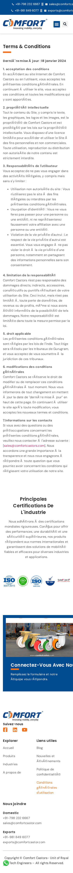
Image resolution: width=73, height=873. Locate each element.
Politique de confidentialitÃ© (49, 771)
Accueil (8, 748)
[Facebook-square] (5, 729)
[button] (57, 24)
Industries (10, 764)
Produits (9, 756)
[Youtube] (24, 729)
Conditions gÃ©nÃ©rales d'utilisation (47, 787)
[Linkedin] (14, 729)
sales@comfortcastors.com (24, 446)
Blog (40, 748)
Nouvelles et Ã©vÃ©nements (49, 758)
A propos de (12, 772)
